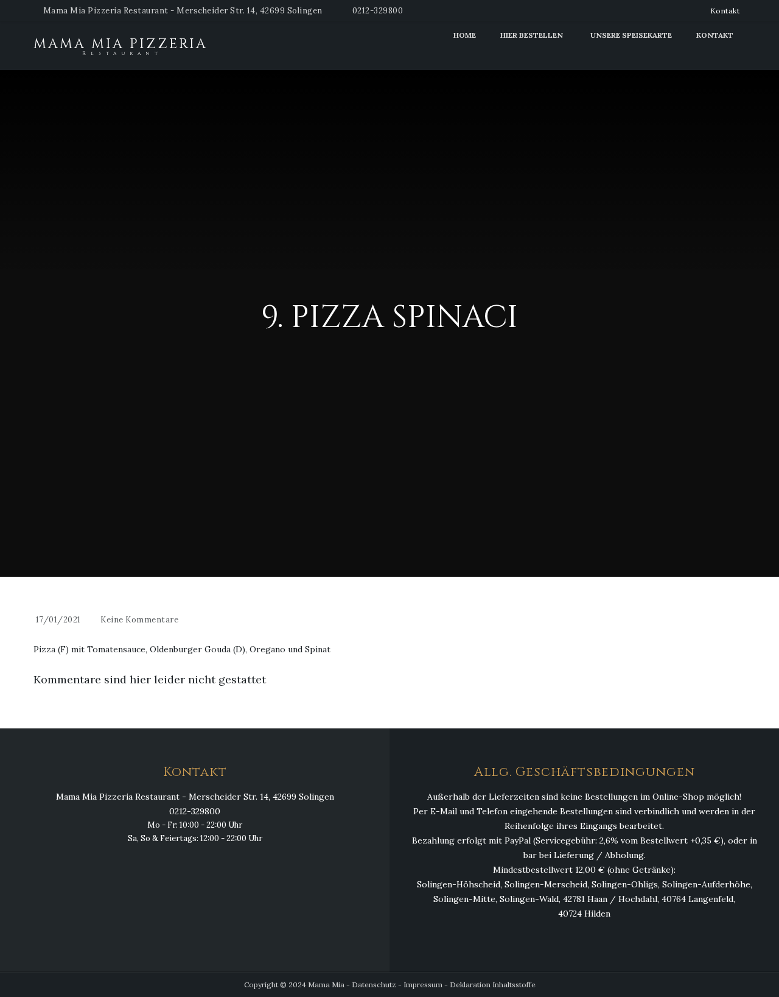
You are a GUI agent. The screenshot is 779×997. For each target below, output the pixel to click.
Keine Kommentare (139, 620)
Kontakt (725, 10)
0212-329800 (377, 10)
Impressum (422, 984)
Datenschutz (374, 984)
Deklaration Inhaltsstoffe (493, 984)
